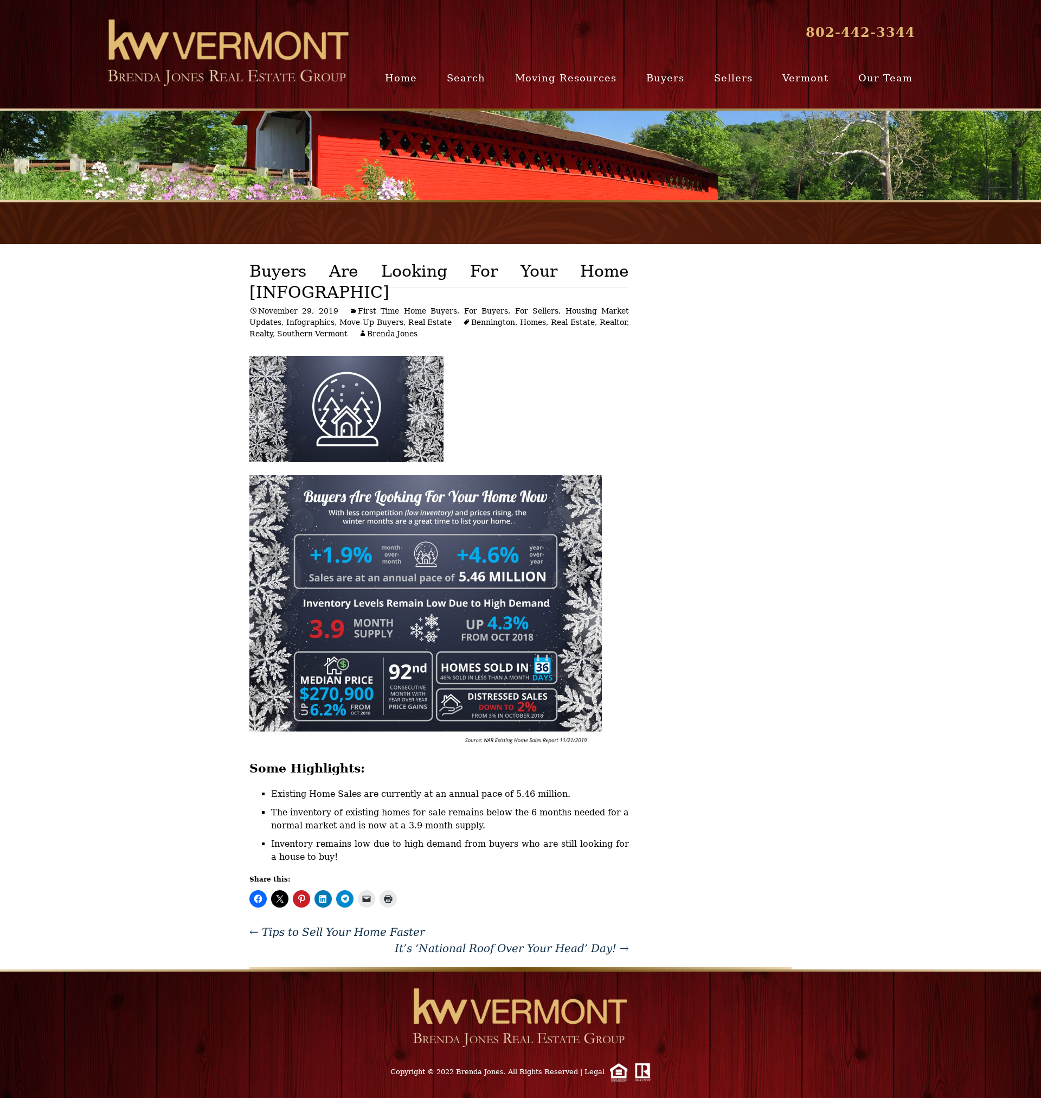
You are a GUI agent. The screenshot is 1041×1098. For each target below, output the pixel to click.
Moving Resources (565, 78)
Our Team (885, 78)
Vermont (805, 78)
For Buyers (486, 311)
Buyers (665, 78)
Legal (594, 1072)
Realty (261, 333)
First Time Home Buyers (407, 311)
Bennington (493, 322)
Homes (533, 322)
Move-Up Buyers (371, 322)
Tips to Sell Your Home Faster (337, 932)
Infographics (310, 322)
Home (401, 78)
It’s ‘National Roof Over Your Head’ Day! (512, 948)
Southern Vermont (312, 333)
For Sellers (536, 311)
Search (466, 78)
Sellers (733, 78)
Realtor (613, 322)
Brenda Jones (392, 333)
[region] (520, 155)
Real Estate (430, 322)
